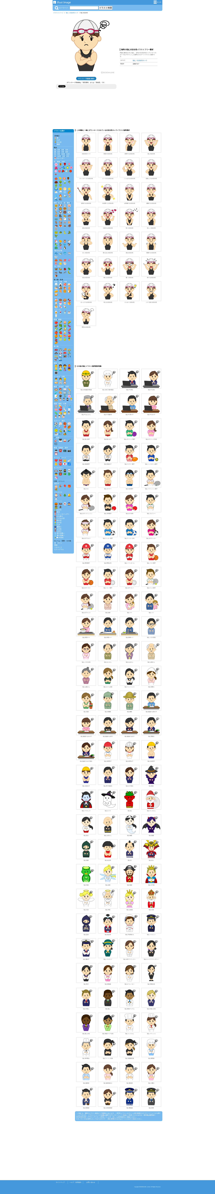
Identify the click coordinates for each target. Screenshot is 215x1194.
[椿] (63, 171)
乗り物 (56, 346)
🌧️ (60, 192)
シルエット (58, 547)
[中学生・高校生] (67, 399)
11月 (68, 154)
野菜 (55, 319)
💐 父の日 (57, 142)
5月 (67, 150)
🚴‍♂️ (69, 352)
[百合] (66, 171)
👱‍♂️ (56, 369)
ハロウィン (58, 501)
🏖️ (69, 195)
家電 (55, 448)
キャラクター (58, 468)
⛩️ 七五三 (57, 531)
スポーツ (57, 421)
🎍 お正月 (57, 510)
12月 (59, 156)
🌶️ (69, 329)
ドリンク (57, 309)
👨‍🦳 (60, 369)
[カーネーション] (55, 171)
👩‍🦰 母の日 (57, 520)
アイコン (57, 458)
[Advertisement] (138, 30)
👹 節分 (57, 512)
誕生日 (56, 483)
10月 (63, 154)
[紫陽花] (60, 168)
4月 (62, 150)
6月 (58, 152)
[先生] (60, 399)
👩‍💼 (60, 379)
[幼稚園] (71, 399)
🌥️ (56, 192)
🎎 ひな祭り (58, 516)
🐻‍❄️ (69, 212)
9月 (58, 154)
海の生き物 (58, 251)
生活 (60, 363)
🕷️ (60, 507)
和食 (55, 282)
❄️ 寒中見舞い (59, 533)
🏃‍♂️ (65, 396)
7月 (62, 152)
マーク (63, 458)
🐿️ (60, 222)
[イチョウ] (60, 178)
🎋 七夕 (57, 140)
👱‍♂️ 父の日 (57, 522)
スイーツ (57, 297)
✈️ (69, 355)
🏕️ (65, 433)
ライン (59, 543)
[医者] (68, 413)
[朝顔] (63, 168)
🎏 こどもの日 (59, 518)
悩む (67, 12)
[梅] (59, 171)
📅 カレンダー (59, 158)
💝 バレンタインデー (61, 514)
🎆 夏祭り (57, 527)
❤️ (60, 409)
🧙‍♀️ (69, 503)
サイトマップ (60, 1182)
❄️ (65, 192)
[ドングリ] (68, 178)
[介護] (63, 417)
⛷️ (56, 433)
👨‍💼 (56, 379)
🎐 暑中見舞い (59, 535)
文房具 (61, 386)
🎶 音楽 (56, 437)
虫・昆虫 (57, 266)
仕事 (63, 376)
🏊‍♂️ (69, 430)
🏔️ (65, 195)
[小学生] (63, 399)
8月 (67, 152)
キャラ (59, 203)
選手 (63, 421)
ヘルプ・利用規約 (75, 1182)
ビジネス (57, 376)
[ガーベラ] (70, 171)
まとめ (159, 2)
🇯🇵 (65, 463)
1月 (63, 156)
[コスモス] (71, 168)
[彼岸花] (55, 175)
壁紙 (55, 545)
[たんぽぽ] (67, 168)
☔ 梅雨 (57, 144)
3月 (58, 150)
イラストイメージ (58, 12)
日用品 (60, 448)
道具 (66, 448)
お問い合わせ (90, 1182)
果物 (59, 319)
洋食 (60, 282)
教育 (55, 386)
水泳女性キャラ (74, 12)
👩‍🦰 (69, 365)
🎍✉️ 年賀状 (58, 537)
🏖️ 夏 (56, 138)
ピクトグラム (59, 549)
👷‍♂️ (65, 379)
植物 (58, 161)
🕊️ (69, 241)
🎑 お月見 (57, 529)
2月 (67, 156)
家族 (55, 363)
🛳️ (60, 359)
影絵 (68, 203)
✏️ (69, 389)
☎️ (60, 450)
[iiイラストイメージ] (62, 3)
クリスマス (58, 492)
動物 (55, 203)
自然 (63, 161)
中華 (65, 282)
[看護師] (55, 417)
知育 (67, 386)
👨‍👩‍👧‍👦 (56, 372)
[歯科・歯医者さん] (59, 417)
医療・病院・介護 (60, 403)
